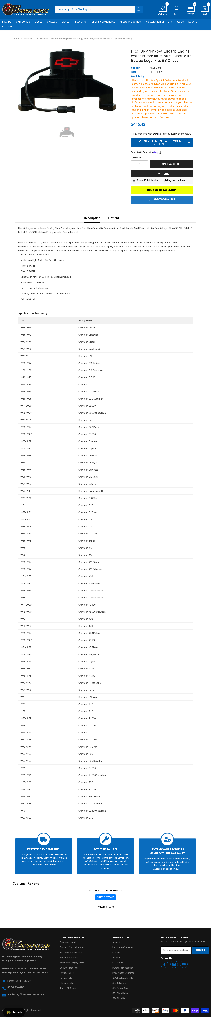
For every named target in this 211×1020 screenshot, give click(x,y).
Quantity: (136, 157)
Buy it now (162, 174)
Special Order (171, 164)
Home (16, 38)
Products (27, 38)
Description (92, 218)
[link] (43, 856)
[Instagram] (174, 964)
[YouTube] (184, 964)
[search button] (139, 9)
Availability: (138, 76)
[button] (191, 9)
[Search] (99, 9)
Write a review (105, 897)
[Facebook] (164, 964)
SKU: (134, 72)
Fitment (113, 218)
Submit (200, 950)
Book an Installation (162, 190)
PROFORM (155, 67)
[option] (67, 81)
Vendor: (135, 67)
